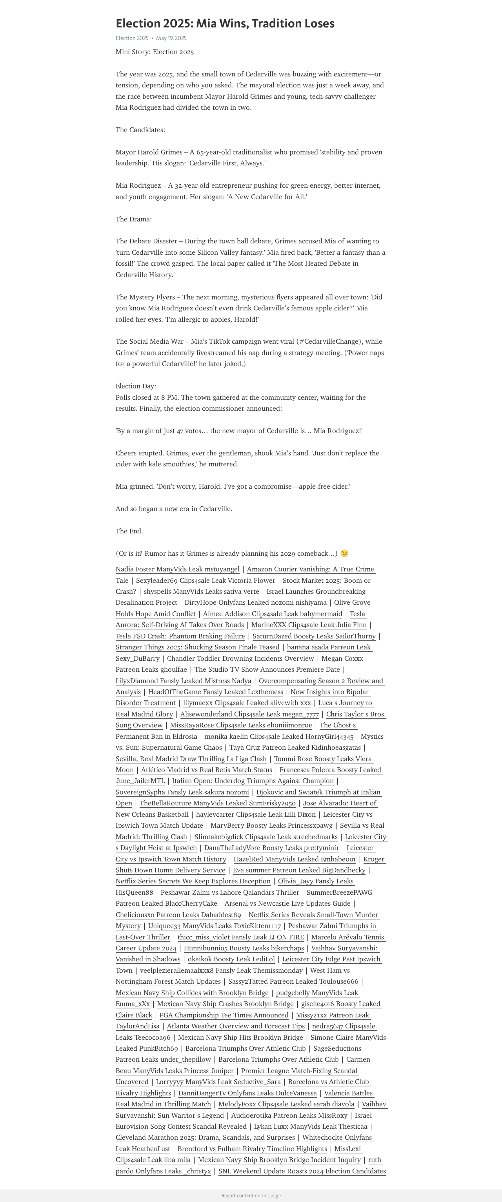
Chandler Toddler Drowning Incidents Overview (240, 658)
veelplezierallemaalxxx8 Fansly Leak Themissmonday (221, 970)
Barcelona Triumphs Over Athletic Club (246, 1048)
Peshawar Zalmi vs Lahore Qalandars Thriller (230, 892)
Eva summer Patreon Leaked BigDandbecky (299, 870)
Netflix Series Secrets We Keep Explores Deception (193, 881)
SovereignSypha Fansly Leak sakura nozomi (182, 792)
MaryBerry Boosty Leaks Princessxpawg (272, 825)
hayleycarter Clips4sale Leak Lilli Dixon (256, 814)
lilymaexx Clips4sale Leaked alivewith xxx (247, 702)
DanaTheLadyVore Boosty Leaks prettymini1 (271, 847)
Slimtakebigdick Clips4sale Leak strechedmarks (266, 836)
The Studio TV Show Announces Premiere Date (267, 669)
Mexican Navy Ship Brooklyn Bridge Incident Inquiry (279, 1159)
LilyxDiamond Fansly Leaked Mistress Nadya (183, 680)
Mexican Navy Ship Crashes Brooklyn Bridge (225, 1003)
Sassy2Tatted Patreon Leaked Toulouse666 (293, 981)
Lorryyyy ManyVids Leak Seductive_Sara (218, 1081)
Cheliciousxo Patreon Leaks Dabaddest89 (178, 914)
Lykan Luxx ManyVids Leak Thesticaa (310, 1126)
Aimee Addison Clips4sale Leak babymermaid (272, 613)
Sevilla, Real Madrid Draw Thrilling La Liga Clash (191, 758)
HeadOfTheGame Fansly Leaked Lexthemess (215, 691)
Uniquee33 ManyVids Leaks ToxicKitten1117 (214, 925)
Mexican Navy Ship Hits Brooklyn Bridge (240, 1037)
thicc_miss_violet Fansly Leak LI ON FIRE (241, 937)
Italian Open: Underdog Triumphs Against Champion (253, 780)
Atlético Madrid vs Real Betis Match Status (206, 769)
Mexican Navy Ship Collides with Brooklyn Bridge (192, 992)
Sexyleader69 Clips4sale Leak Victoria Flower (205, 580)
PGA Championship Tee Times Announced (224, 1015)
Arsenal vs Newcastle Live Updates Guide (288, 903)
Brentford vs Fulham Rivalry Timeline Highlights (252, 1148)
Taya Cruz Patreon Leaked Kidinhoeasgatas (295, 747)
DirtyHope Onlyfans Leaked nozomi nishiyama (256, 602)
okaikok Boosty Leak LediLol (231, 959)
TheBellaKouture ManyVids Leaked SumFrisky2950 (218, 803)
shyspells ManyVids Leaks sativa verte (201, 591)
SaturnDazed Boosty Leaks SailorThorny (314, 636)
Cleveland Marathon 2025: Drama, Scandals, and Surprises (205, 1137)
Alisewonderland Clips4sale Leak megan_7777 (249, 714)
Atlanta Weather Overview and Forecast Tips (236, 1026)
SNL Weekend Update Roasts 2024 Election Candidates (302, 1171)
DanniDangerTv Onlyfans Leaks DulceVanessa (247, 1093)
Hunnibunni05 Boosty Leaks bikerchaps (244, 948)
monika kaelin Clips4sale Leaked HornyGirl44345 (279, 736)
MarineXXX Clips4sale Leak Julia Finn (309, 624)
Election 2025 (132, 38)
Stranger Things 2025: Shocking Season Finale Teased (198, 647)
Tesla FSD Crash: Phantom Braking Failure (180, 636)
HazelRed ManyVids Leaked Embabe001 (295, 859)
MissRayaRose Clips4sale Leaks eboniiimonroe (241, 725)
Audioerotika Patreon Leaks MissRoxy (289, 1115)
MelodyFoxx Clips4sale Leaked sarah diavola (286, 1104)
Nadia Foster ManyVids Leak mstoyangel (178, 569)
